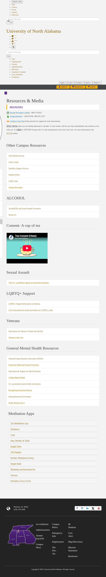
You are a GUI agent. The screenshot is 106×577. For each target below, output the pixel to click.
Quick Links (17, 2)
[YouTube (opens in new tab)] (98, 508)
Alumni (96, 83)
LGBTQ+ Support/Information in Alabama (24, 304)
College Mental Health (17, 378)
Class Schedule (17, 75)
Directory (15, 15)
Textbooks (15, 77)
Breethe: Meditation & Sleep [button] (22, 458)
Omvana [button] (13, 475)
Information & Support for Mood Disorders (25, 371)
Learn (70, 83)
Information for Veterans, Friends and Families (26, 331)
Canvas (14, 7)
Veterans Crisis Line (16, 338)
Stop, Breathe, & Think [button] (20, 441)
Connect (79, 83)
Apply (62, 83)
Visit (13, 5)
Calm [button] (12, 435)
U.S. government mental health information (25, 384)
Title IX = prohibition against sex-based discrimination (29, 283)
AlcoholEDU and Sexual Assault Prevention (25, 208)
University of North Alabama (33, 31)
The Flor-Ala (54, 550)
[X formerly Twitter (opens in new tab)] (93, 508)
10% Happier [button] (15, 452)
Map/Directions (75, 542)
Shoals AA (12, 215)
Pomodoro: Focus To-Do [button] (20, 481)
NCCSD (9, 133)
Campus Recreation (16, 187)
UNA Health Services (16, 156)
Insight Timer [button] (15, 446)
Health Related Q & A (17, 403)
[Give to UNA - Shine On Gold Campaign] (89, 524)
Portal (14, 10)
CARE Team (13, 181)
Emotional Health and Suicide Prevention (24, 365)
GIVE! (93, 87)
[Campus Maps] (16, 535)
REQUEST (79, 87)
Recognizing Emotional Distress (20, 390)
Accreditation (42, 524)
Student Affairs (14, 175)
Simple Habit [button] (15, 464)
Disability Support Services (19, 168)
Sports (87, 83)
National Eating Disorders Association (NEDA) (26, 359)
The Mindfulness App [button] (19, 423)
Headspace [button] (14, 429)
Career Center (14, 162)
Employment (16, 62)
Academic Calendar (19, 72)
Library (14, 12)
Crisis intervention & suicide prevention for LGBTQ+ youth (31, 310)
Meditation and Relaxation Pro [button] (22, 469)
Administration (17, 67)
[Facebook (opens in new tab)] (77, 508)
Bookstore (73, 556)
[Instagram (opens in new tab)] (82, 508)
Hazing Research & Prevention (20, 397)
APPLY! (64, 87)
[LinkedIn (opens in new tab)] (87, 508)
